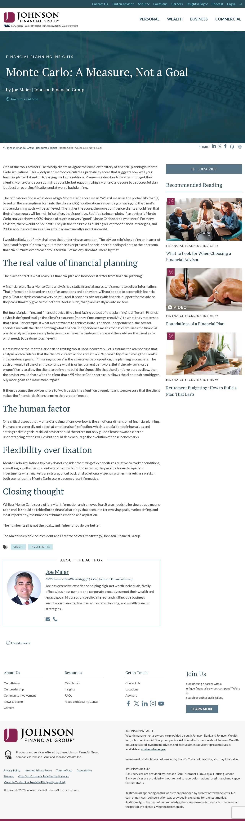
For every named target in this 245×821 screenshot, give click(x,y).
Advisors (131, 695)
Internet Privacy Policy (38, 770)
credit (18, 546)
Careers (177, 4)
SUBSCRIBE (207, 169)
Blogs (53, 147)
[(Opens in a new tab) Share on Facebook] (225, 146)
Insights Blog (196, 4)
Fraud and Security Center (82, 701)
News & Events (14, 701)
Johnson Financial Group (19, 147)
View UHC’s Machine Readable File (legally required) (34, 782)
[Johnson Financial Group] (32, 17)
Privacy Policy (12, 770)
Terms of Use (64, 770)
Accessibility (84, 770)
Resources (42, 147)
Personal (149, 19)
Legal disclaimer (20, 643)
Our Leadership (14, 689)
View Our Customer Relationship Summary (43, 776)
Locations (160, 4)
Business (199, 19)
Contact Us (100, 4)
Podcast (217, 4)
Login (231, 4)
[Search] (241, 4)
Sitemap (9, 776)
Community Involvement (20, 695)
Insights (70, 689)
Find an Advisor (123, 4)
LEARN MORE (205, 709)
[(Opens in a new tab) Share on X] (219, 146)
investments (40, 546)
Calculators (72, 683)
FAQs (68, 695)
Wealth (175, 19)
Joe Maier (57, 572)
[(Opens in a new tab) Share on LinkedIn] (214, 146)
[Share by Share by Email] (232, 147)
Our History (12, 683)
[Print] (239, 147)
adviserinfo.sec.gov (153, 749)
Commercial (228, 19)
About (142, 4)
